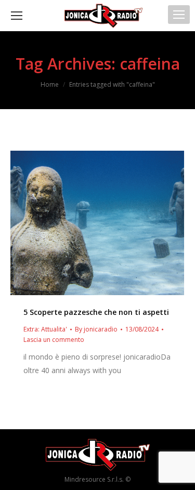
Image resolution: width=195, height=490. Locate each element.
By (96, 329)
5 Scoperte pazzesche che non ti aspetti (96, 312)
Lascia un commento (53, 339)
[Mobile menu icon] (179, 14)
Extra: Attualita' (45, 329)
